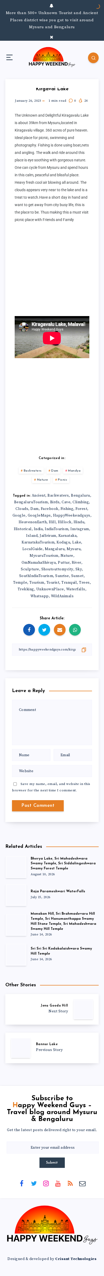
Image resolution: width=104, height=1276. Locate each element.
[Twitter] (34, 1183)
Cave (66, 502)
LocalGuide (32, 549)
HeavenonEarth (33, 522)
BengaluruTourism (31, 502)
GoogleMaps (39, 515)
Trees (84, 582)
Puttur (64, 562)
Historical (23, 529)
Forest (81, 508)
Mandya (74, 470)
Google (19, 515)
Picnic (62, 479)
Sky (78, 569)
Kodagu (63, 542)
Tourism (36, 582)
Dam (54, 470)
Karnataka (67, 535)
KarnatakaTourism (38, 542)
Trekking (26, 589)
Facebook (49, 508)
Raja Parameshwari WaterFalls (58, 891)
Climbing (81, 502)
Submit (52, 1162)
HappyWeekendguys (71, 515)
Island (32, 535)
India (38, 529)
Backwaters (33, 470)
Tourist (52, 582)
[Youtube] (58, 1183)
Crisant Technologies (76, 1259)
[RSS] (70, 1183)
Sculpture (30, 569)
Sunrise (62, 576)
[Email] (82, 1183)
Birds (55, 502)
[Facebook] (22, 1183)
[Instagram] (46, 1183)
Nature (42, 479)
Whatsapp (39, 596)
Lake (76, 542)
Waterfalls (75, 589)
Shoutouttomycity (57, 569)
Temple (20, 582)
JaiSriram (48, 535)
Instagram (79, 529)
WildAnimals (62, 596)
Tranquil (69, 582)
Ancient (39, 495)
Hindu (79, 522)
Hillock (64, 522)
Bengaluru (80, 495)
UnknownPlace (50, 589)
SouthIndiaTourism (36, 576)
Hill (52, 522)
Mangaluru (55, 549)
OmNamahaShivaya (39, 562)
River (76, 562)
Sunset (77, 576)
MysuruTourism (44, 555)
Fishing (67, 508)
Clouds (21, 508)
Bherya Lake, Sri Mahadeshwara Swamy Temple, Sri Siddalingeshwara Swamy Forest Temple (63, 863)
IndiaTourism (56, 529)
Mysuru (74, 549)
